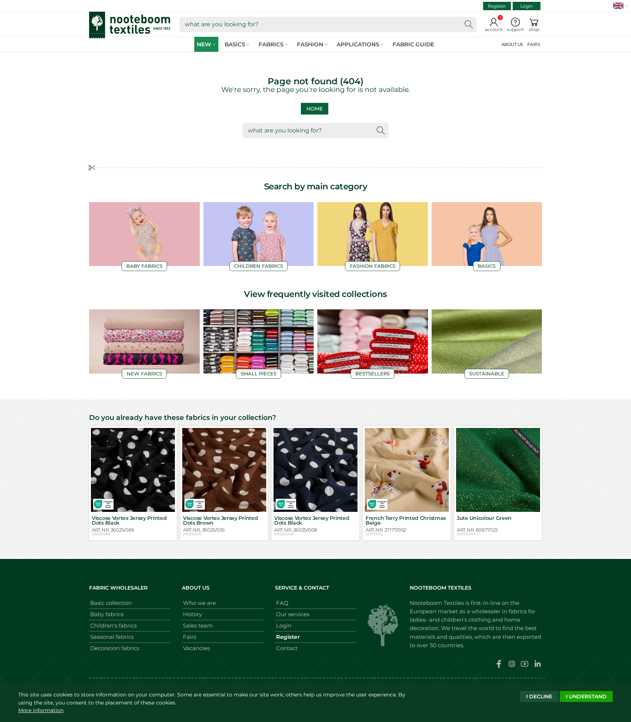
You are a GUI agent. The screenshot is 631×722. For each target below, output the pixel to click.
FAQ (282, 602)
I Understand (586, 696)
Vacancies (196, 648)
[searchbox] (328, 24)
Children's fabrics (113, 625)
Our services (292, 614)
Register (497, 6)
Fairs (189, 636)
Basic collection (111, 602)
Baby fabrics (106, 614)
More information (41, 710)
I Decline (539, 696)
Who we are (199, 602)
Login (526, 6)
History (192, 614)
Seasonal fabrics (112, 636)
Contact (287, 648)
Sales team (198, 625)
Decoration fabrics (114, 648)
